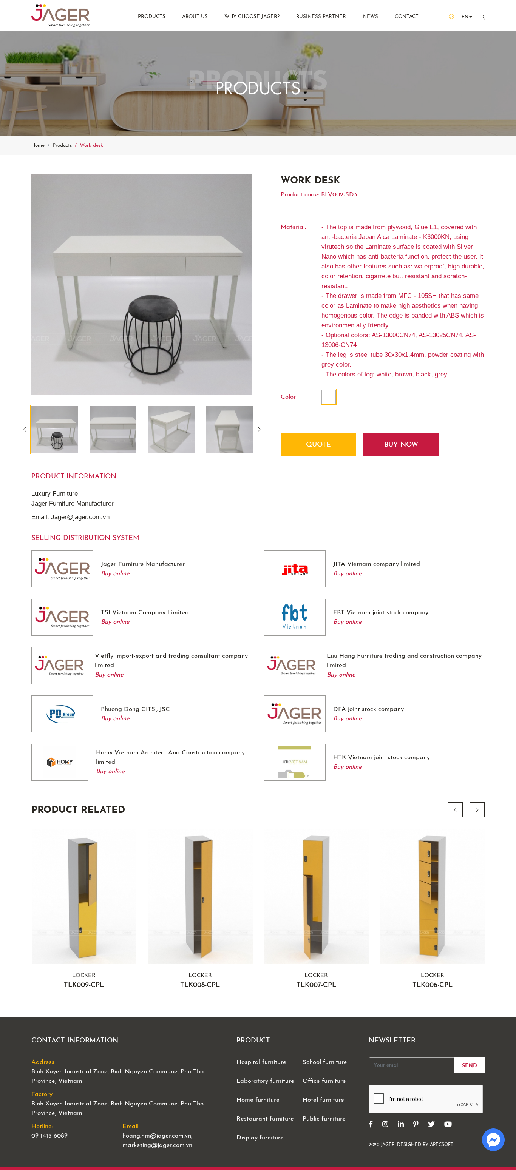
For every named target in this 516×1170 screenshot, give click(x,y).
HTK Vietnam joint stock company (381, 757)
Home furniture (258, 1100)
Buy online (115, 573)
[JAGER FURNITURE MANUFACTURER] (71, 15)
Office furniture (324, 1081)
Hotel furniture (323, 1100)
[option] (141, 284)
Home (38, 145)
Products (151, 16)
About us (195, 16)
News (370, 16)
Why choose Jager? (252, 16)
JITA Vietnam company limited (376, 564)
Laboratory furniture (265, 1081)
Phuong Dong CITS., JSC (135, 709)
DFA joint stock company (368, 709)
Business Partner (321, 16)
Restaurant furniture (265, 1119)
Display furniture (260, 1138)
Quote (318, 445)
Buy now (401, 445)
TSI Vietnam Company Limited (145, 612)
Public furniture (324, 1119)
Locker (84, 981)
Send (469, 1066)
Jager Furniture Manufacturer (143, 564)
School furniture (325, 1062)
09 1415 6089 (49, 1136)
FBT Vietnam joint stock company (380, 612)
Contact (407, 16)
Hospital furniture (261, 1062)
